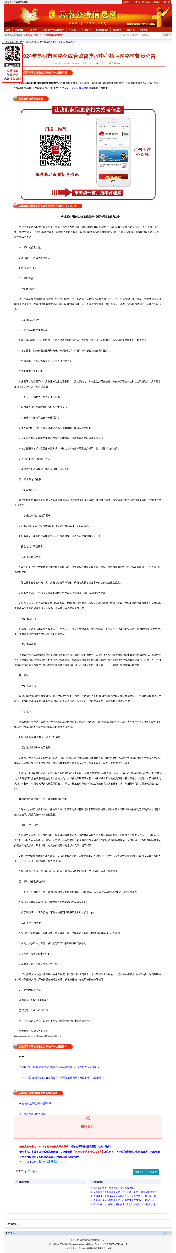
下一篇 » (32, 1171)
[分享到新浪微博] (44, 1161)
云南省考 (32, 30)
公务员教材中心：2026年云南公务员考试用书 (44, 35)
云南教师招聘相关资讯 (33, 1113)
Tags (13, 1233)
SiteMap (136, 2)
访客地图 (127, 2)
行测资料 (86, 30)
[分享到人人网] (52, 1161)
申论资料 (73, 30)
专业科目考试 (102, 30)
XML (110, 1248)
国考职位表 (10, 35)
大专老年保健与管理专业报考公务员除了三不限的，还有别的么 (124, 1200)
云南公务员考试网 (28, 42)
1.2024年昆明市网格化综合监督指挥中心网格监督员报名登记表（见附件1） (59, 1067)
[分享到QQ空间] (40, 1161)
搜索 (166, 35)
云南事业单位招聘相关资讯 (36, 1103)
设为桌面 (146, 2)
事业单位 (70, 42)
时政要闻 (19, 30)
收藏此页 (139, 1172)
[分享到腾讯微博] (48, 1161)
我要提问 (116, 63)
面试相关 (117, 30)
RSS (8, 1233)
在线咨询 (130, 30)
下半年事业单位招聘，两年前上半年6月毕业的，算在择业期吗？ (125, 1204)
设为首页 (156, 2)
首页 (8, 30)
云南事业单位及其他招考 (53, 30)
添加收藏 (166, 2)
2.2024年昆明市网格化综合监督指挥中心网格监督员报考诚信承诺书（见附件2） (59, 1077)
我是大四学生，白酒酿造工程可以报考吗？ (114, 1188)
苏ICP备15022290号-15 (115, 1244)
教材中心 (144, 30)
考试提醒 (152, 1172)
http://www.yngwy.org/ (75, 1244)
